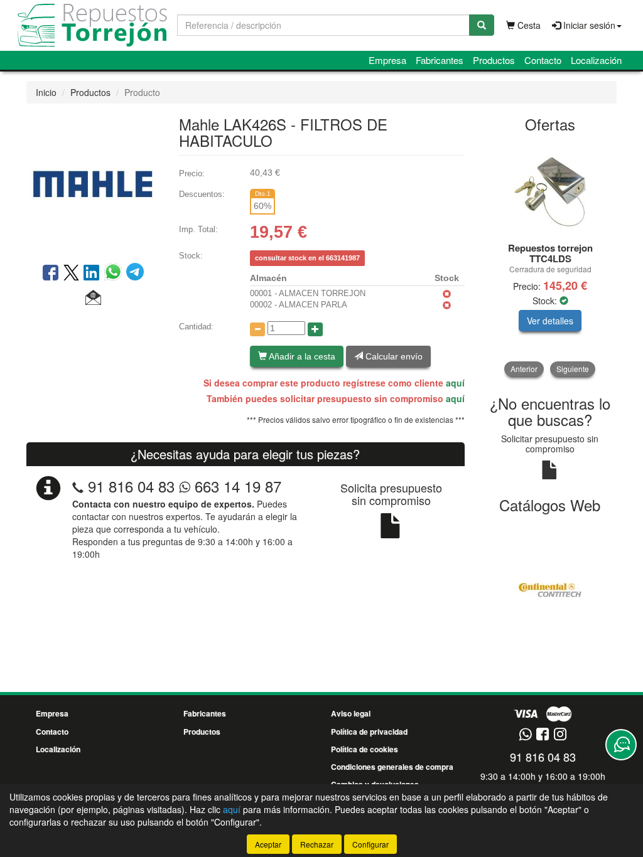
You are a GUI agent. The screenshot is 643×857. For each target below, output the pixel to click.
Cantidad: (196, 326)
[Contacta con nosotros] (621, 744)
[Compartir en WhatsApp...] (115, 273)
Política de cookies (364, 749)
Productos (494, 60)
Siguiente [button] (572, 368)
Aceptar (268, 844)
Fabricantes (439, 60)
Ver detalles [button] (550, 320)
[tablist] (550, 259)
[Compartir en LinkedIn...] (92, 273)
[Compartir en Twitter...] (71, 273)
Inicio (46, 92)
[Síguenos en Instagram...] (560, 735)
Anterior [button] (524, 368)
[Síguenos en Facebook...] (542, 735)
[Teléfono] (78, 486)
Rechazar (316, 844)
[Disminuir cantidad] (257, 329)
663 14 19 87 (235, 486)
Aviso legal (350, 713)
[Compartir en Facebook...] (50, 273)
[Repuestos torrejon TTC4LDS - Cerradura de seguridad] (550, 188)
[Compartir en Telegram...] (135, 273)
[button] (93, 298)
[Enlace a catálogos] (550, 588)
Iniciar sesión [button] (588, 25)
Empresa (387, 60)
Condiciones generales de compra (392, 766)
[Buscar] (481, 25)
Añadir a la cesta (301, 356)
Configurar (370, 844)
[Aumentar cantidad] (315, 329)
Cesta (528, 25)
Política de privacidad (369, 731)
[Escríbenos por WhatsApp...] (525, 735)
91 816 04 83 (131, 486)
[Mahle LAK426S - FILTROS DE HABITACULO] (93, 182)
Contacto (542, 60)
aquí (455, 382)
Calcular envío (393, 356)
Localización (596, 60)
